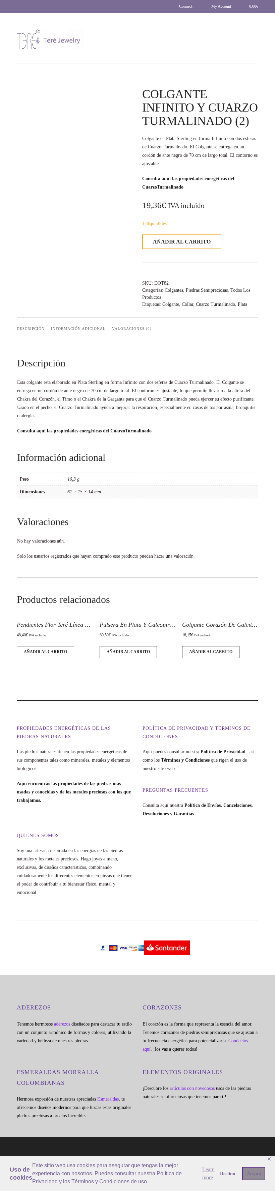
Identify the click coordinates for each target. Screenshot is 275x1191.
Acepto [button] (254, 1173)
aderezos (62, 1024)
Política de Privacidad (224, 751)
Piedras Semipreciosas (207, 290)
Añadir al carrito (182, 241)
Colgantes (174, 290)
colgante (170, 304)
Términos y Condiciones (185, 760)
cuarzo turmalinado (215, 304)
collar (187, 304)
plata (242, 304)
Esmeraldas (108, 1099)
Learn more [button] (208, 1173)
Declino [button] (227, 1173)
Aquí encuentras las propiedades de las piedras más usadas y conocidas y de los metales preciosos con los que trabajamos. (74, 792)
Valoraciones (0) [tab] (132, 329)
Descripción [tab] (31, 329)
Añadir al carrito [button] (45, 651)
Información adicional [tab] (78, 329)
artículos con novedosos (192, 1088)
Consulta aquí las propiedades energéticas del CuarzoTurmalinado (84, 430)
